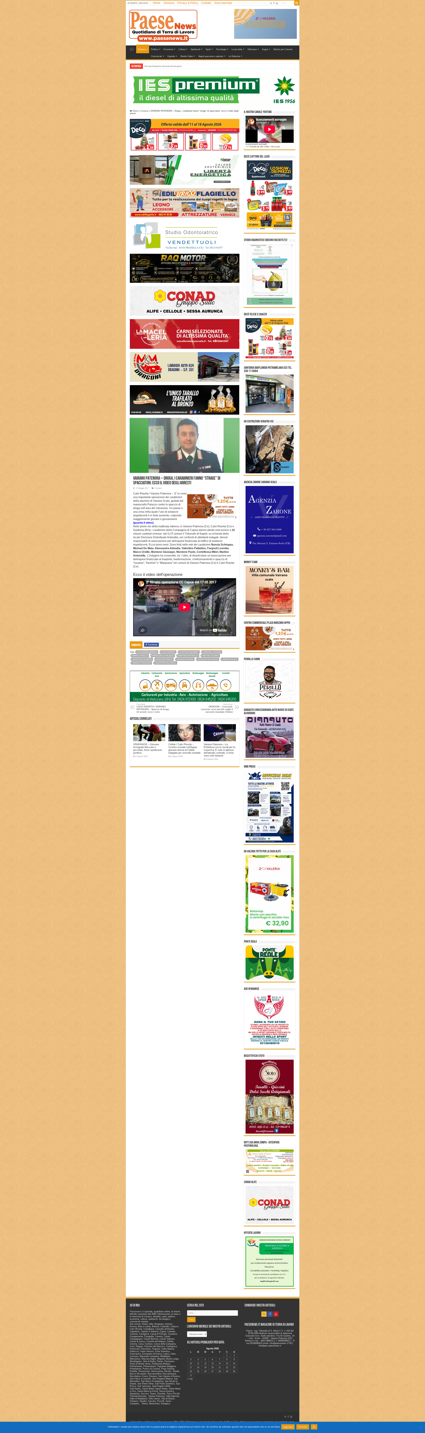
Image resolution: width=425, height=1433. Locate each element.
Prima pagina (132, 48)
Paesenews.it (136, 1311)
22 (227, 1367)
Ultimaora (252, 49)
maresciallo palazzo (163, 656)
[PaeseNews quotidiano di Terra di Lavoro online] (163, 25)
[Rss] (271, 3)
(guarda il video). (143, 522)
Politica (154, 49)
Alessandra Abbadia (147, 652)
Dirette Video (186, 56)
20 (212, 1367)
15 (227, 1363)
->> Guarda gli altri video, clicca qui (263, 146)
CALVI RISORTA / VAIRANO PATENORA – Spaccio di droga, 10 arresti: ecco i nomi (153, 708)
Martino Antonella (188, 656)
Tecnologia (221, 49)
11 (198, 1363)
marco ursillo (140, 656)
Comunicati (156, 56)
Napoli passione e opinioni (210, 56)
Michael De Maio (211, 656)
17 (191, 1367)
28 (219, 1371)
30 (234, 1371)
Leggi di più (288, 1427)
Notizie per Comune (282, 49)
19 (205, 1367)
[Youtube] (277, 3)
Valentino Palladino (165, 663)
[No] (421, 1427)
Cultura (181, 49)
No (314, 1427)
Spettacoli (195, 49)
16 (234, 1363)
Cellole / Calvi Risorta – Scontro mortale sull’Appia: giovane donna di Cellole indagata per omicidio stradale (184, 748)
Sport (208, 49)
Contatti (206, 2)
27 (212, 1371)
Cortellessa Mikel (189, 652)
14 (219, 1363)
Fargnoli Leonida (212, 652)
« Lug (189, 1378)
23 (234, 1367)
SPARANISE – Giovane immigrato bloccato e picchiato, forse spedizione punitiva (147, 748)
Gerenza (169, 2)
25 (198, 1371)
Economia (168, 49)
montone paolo (164, 659)
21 (219, 1367)
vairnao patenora (142, 663)
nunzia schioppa (185, 659)
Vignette (171, 56)
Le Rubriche (234, 56)
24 (191, 1371)
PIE (145, 66)
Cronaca (142, 49)
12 (205, 1363)
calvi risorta (168, 652)
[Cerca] (296, 2)
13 (212, 1363)
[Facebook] (274, 3)
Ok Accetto (302, 1427)
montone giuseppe (142, 659)
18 (198, 1367)
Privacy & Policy (187, 2)
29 (227, 1371)
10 (191, 1363)
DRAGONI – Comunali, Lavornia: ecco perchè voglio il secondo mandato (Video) (217, 708)
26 (205, 1371)
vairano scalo (230, 659)
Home (156, 2)
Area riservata (223, 2)
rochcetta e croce (208, 659)
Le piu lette (237, 49)
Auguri (265, 49)
